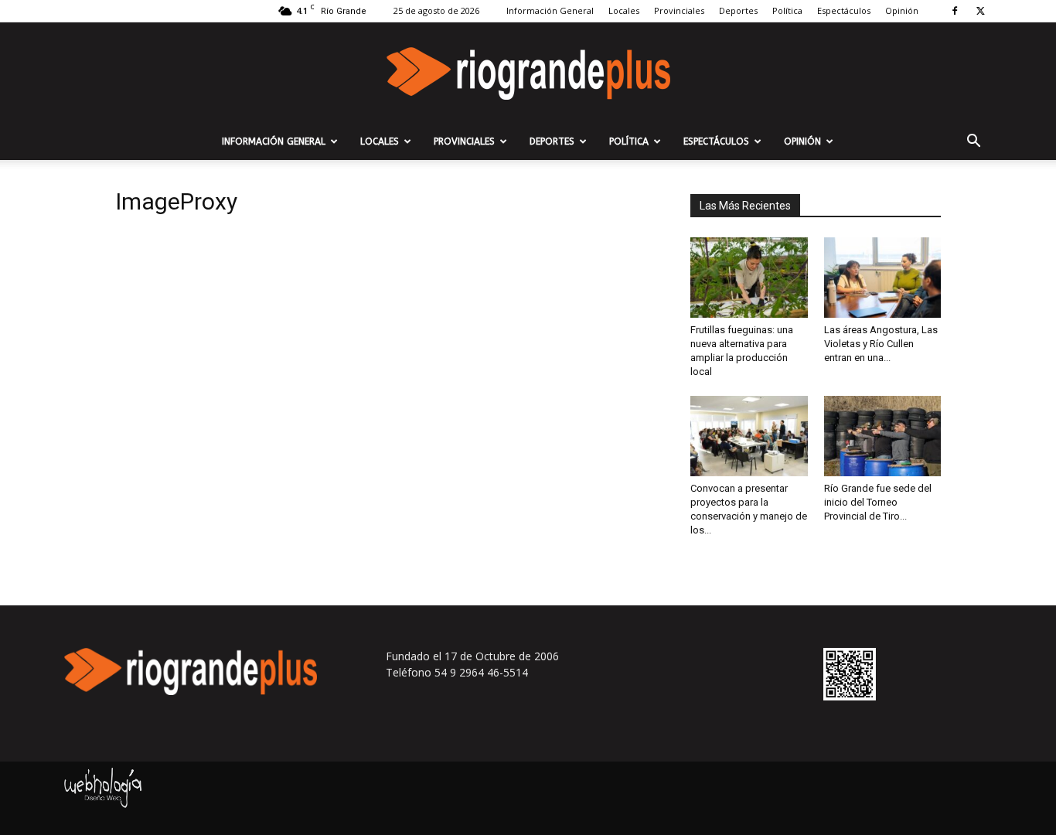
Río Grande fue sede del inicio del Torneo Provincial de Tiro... (878, 502)
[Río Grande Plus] (528, 73)
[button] (973, 142)
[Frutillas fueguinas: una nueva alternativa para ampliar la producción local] (749, 277)
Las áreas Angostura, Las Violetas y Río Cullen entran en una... (881, 343)
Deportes (738, 10)
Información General (550, 10)
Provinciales (679, 10)
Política (787, 10)
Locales (623, 10)
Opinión (901, 10)
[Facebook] (954, 11)
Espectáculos (843, 10)
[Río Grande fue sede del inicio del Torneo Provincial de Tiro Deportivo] (883, 436)
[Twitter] (980, 11)
